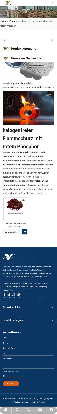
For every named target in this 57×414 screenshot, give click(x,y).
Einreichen (11, 384)
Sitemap (42, 402)
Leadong (34, 402)
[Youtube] (14, 295)
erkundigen (12, 232)
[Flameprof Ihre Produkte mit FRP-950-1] (15, 206)
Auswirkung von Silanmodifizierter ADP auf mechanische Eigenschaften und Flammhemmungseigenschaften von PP (18, 82)
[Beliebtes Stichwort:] (52, 40)
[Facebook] (4, 295)
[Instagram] (19, 295)
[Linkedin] (9, 295)
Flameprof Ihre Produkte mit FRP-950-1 (15, 225)
